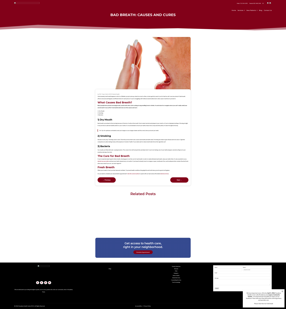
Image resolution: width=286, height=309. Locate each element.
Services (240, 10)
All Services (176, 291)
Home (234, 10)
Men (176, 271)
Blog (260, 10)
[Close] (282, 291)
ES (263, 3)
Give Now (43, 301)
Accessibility (138, 306)
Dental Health (115, 94)
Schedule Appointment (143, 252)
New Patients (251, 10)
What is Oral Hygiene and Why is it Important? (143, 201)
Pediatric (176, 273)
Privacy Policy (147, 306)
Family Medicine (176, 266)
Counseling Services (176, 280)
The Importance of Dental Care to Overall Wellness (143, 224)
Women (176, 268)
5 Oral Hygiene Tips (143, 213)
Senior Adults (176, 275)
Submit (216, 288)
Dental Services (176, 277)
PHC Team (102, 94)
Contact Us (268, 10)
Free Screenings (176, 282)
